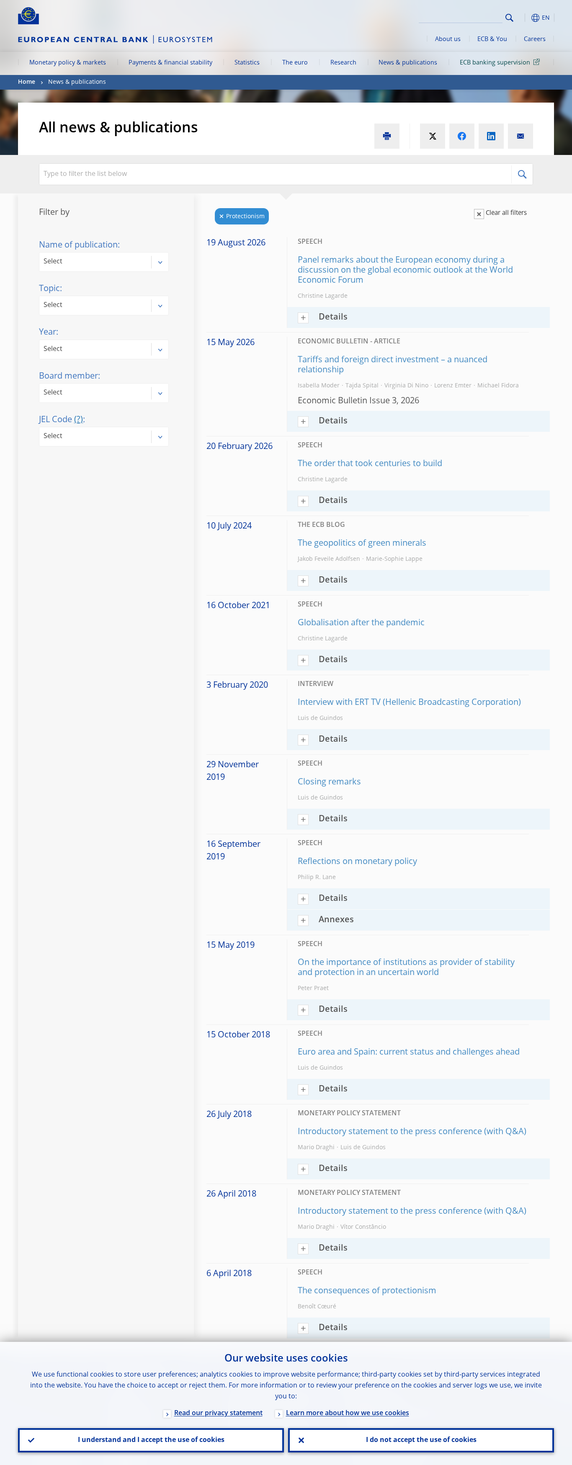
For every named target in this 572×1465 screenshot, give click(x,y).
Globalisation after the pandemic (361, 623)
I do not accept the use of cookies (421, 1440)
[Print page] (386, 136)
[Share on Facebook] (461, 136)
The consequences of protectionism (367, 1291)
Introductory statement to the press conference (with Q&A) (412, 1132)
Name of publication (78, 245)
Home (26, 82)
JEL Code (61, 420)
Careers (535, 39)
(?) (78, 420)
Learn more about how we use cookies (347, 1413)
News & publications (408, 63)
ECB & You (492, 39)
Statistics (247, 63)
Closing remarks (329, 782)
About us (448, 39)
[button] (524, 18)
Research (343, 63)
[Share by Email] (520, 136)
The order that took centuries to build (370, 464)
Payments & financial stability (170, 63)
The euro (295, 63)
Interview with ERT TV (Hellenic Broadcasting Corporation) (409, 703)
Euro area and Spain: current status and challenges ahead (409, 1052)
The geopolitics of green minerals (362, 543)
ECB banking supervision (495, 63)
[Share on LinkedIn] (491, 136)
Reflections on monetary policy (357, 862)
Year (47, 332)
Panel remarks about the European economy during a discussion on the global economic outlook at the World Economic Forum (405, 270)
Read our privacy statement (218, 1413)
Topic (49, 289)
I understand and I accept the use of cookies (151, 1440)
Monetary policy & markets (67, 63)
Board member (68, 376)
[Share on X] (432, 136)
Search (509, 17)
